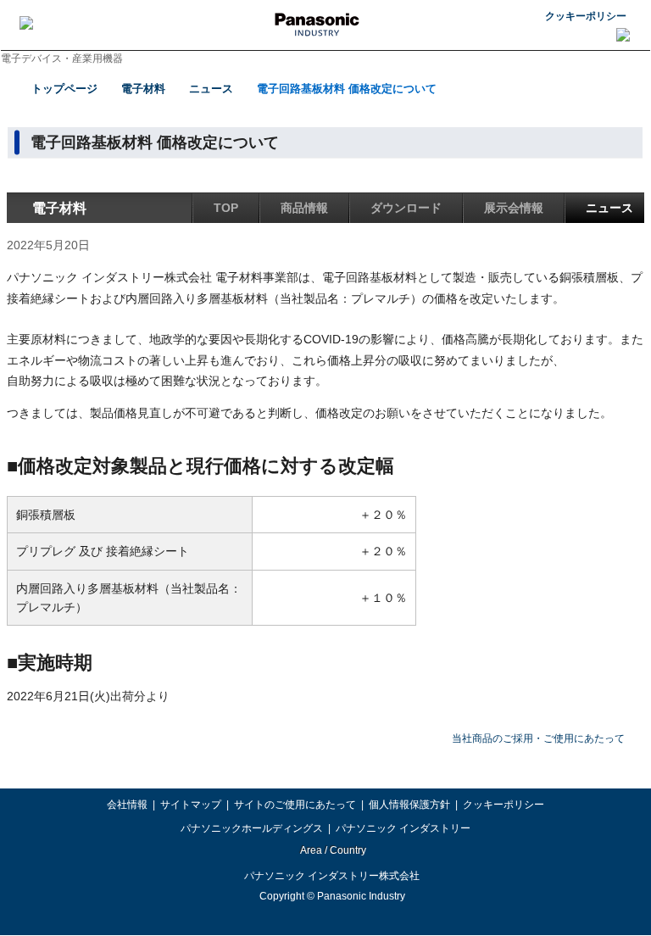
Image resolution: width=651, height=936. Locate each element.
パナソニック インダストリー (403, 828)
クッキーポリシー (585, 16)
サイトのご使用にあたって (295, 805)
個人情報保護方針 (409, 805)
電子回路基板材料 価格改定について (347, 88)
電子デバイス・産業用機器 (62, 58)
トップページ (64, 88)
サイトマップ (190, 805)
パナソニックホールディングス (252, 828)
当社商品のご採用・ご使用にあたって (538, 738)
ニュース (211, 88)
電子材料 (143, 88)
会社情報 (127, 805)
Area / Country (332, 850)
